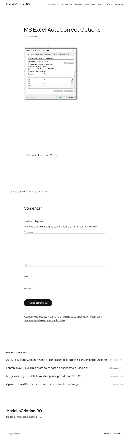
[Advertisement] (64, 126)
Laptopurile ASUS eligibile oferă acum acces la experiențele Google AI (47, 367)
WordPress (118, 433)
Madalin (33, 36)
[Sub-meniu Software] (57, 4)
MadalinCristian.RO (18, 4)
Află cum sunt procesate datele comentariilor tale (63, 318)
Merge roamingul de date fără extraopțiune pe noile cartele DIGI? (44, 376)
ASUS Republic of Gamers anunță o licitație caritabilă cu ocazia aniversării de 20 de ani (56, 359)
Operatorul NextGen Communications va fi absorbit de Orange (42, 384)
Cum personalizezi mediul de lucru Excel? (29, 191)
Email (26, 276)
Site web (27, 288)
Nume (27, 265)
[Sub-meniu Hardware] (71, 4)
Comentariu (29, 232)
